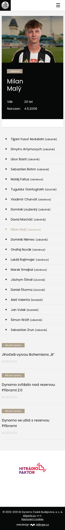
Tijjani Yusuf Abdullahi (34, 139)
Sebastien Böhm (30, 169)
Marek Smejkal (29, 269)
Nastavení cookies (32, 519)
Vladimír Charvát (31, 199)
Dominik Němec (29, 239)
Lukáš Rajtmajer (30, 259)
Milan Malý (26, 229)
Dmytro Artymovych (33, 149)
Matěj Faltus (27, 179)
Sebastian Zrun (29, 330)
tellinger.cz (42, 524)
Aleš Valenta (27, 300)
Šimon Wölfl (26, 320)
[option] (32, 469)
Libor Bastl (25, 159)
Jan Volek (25, 310)
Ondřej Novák (28, 249)
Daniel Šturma (28, 290)
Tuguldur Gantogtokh (34, 189)
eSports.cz (29, 515)
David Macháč (28, 219)
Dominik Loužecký (31, 209)
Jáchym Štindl (28, 279)
